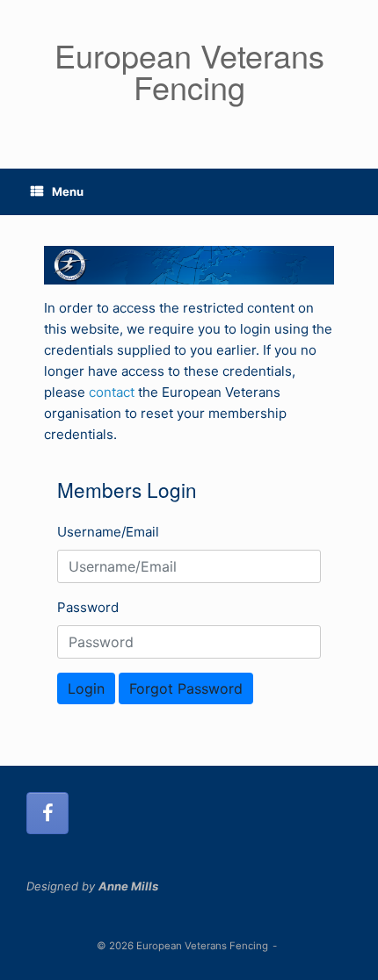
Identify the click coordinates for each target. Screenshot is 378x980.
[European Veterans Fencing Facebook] (47, 813)
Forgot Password (186, 688)
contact (111, 392)
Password (88, 607)
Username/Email (108, 531)
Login (86, 688)
